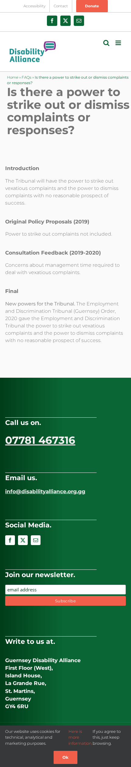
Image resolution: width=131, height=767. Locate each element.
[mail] (36, 540)
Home (12, 77)
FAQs (26, 77)
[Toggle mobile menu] (118, 43)
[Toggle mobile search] (106, 43)
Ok (65, 757)
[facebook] (10, 540)
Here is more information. (81, 737)
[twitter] (23, 540)
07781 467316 (40, 440)
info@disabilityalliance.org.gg (45, 491)
